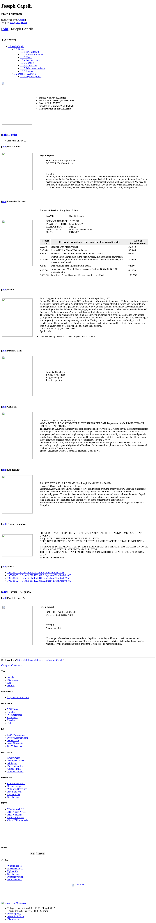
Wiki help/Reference (17, 789)
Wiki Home (12, 709)
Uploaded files (14, 769)
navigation (15, 22)
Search (4, 847)
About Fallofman (15, 916)
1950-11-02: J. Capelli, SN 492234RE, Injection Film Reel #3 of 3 (39, 580)
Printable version (15, 876)
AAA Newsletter (15, 743)
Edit (9, 682)
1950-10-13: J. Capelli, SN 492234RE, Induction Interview (35, 572)
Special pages (13, 797)
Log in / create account (18, 697)
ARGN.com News (16, 812)
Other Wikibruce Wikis (18, 820)
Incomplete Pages (15, 760)
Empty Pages (13, 758)
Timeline (11, 712)
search (24, 22)
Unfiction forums (15, 817)
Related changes (15, 868)
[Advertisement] (78, 833)
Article (10, 677)
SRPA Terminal (14, 746)
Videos (10, 723)
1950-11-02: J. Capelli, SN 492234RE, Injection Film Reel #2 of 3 (39, 578)
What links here (14, 866)
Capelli (21, 19)
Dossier (12, 134)
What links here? (15, 771)
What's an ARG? (15, 809)
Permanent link (14, 879)
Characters (16, 665)
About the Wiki (14, 791)
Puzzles (11, 720)
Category (5, 665)
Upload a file (13, 794)
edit (5, 29)
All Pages (12, 763)
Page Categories (15, 766)
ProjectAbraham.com (17, 737)
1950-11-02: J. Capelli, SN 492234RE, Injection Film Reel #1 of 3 (39, 575)
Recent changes (14, 786)
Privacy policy (14, 913)
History (10, 685)
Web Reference (14, 714)
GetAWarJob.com (16, 735)
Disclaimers (13, 919)
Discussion (12, 680)
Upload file (12, 871)
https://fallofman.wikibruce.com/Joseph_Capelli (40, 660)
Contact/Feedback (16, 783)
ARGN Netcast (14, 814)
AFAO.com (13, 740)
